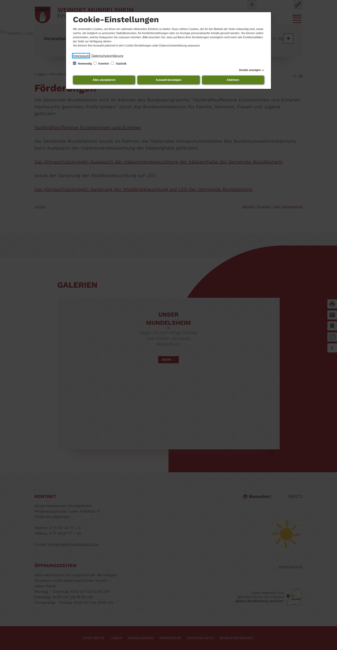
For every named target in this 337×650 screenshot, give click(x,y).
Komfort (104, 63)
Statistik (121, 63)
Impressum (81, 55)
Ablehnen (233, 80)
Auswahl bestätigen (168, 80)
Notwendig (84, 63)
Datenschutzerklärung (107, 55)
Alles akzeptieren (104, 80)
